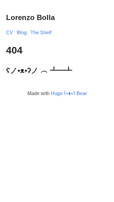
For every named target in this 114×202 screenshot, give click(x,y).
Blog (22, 32)
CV (9, 32)
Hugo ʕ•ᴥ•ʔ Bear (69, 93)
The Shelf (40, 32)
